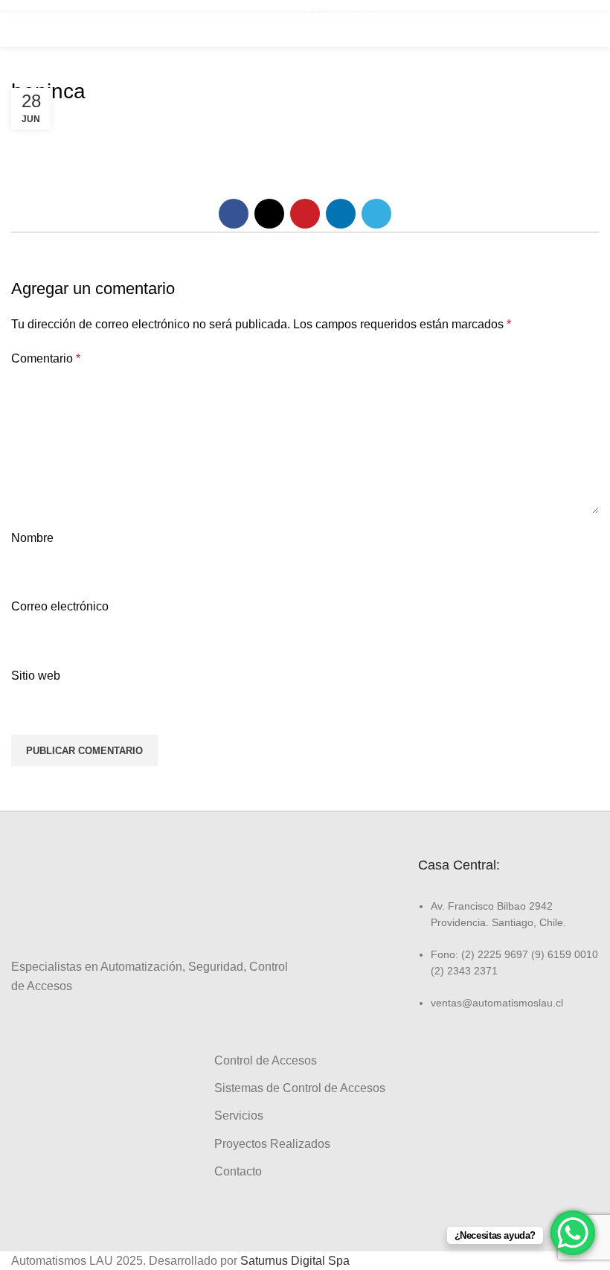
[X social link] (269, 214)
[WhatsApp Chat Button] (572, 1232)
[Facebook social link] (233, 214)
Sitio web (35, 675)
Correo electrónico (60, 606)
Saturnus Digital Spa (295, 1260)
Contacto (238, 1171)
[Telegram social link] (376, 214)
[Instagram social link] (36, 1020)
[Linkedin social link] (341, 214)
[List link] (508, 954)
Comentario (45, 358)
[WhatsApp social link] (71, 1020)
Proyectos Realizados (272, 1143)
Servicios (238, 1115)
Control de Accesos (265, 1060)
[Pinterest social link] (305, 214)
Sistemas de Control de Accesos (299, 1088)
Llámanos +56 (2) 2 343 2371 (305, 6)
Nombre (32, 538)
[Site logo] (305, 28)
